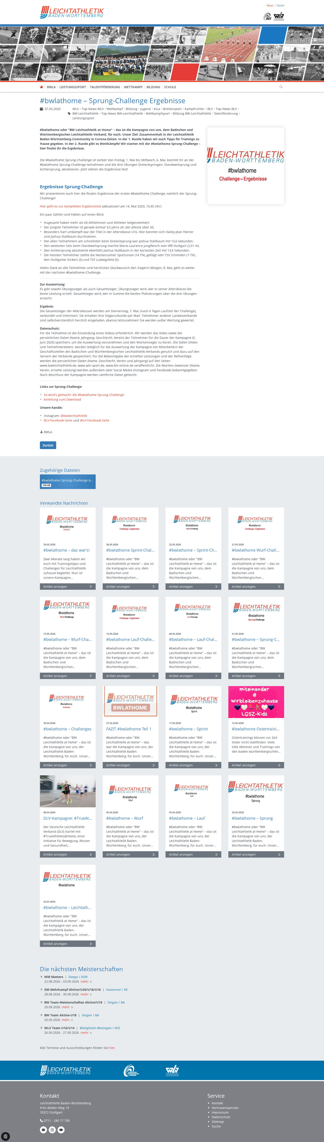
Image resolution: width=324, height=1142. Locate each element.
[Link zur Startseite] (72, 12)
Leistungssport (73, 87)
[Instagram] (52, 1129)
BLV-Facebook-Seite (58, 420)
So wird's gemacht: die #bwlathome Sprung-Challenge (84, 395)
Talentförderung (105, 87)
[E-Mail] (43, 1129)
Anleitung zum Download (62, 399)
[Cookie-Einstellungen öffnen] (5, 1136)
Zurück (48, 445)
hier (112, 1048)
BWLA (51, 87)
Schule (170, 87)
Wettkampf (133, 87)
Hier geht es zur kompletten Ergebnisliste (70, 206)
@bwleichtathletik (74, 416)
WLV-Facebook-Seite (94, 420)
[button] (51, 82)
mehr (85, 981)
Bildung (153, 87)
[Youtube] (61, 1129)
